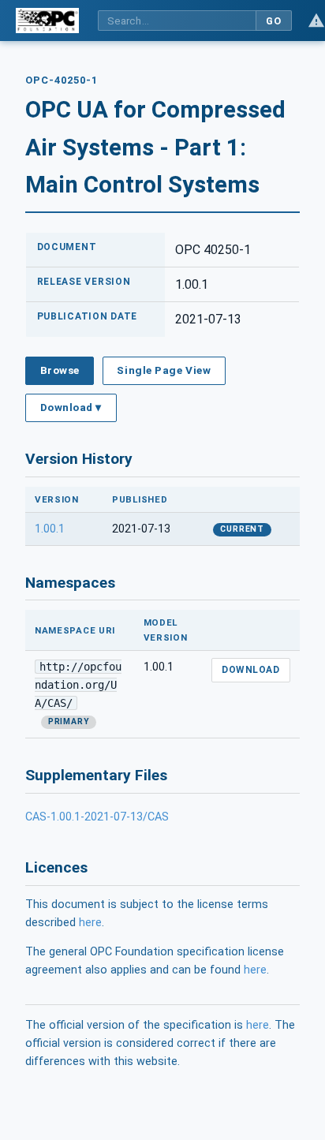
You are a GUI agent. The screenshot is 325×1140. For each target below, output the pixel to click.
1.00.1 (50, 529)
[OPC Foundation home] (47, 20)
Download (250, 669)
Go (273, 21)
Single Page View (164, 370)
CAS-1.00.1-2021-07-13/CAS (97, 817)
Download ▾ (71, 407)
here (90, 922)
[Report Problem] (316, 20)
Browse (60, 370)
